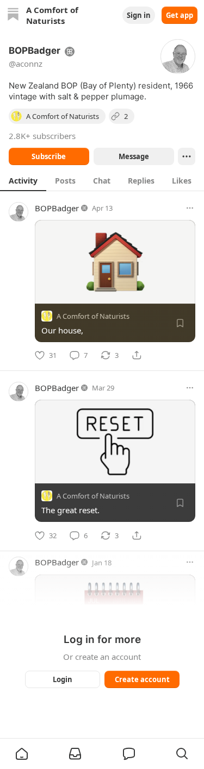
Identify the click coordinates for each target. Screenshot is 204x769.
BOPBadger (57, 208)
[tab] (23, 180)
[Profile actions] (186, 156)
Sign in (139, 15)
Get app (179, 15)
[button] (21, 753)
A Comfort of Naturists (93, 316)
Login (62, 679)
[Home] (13, 15)
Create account (141, 679)
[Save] (180, 323)
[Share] (136, 355)
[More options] (190, 208)
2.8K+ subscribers (42, 135)
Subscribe (49, 156)
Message (133, 156)
